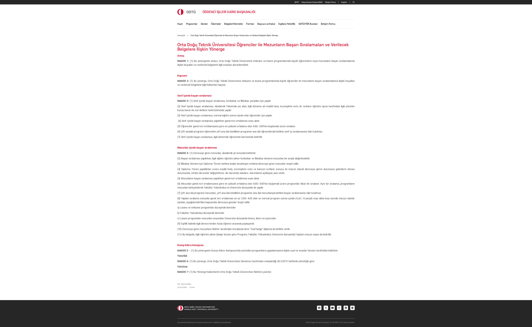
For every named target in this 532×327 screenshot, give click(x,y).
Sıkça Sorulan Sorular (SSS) (312, 2)
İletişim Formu (330, 2)
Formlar (250, 23)
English (344, 2)
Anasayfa (181, 35)
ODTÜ (297, 2)
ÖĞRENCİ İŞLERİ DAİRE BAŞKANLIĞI (229, 12)
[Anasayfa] (186, 12)
